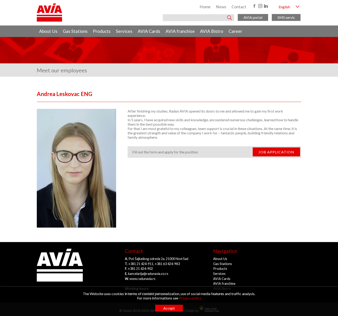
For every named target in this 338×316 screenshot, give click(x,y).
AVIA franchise (180, 31)
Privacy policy (190, 298)
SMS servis (286, 17)
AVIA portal (252, 17)
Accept (169, 308)
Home (205, 6)
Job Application (276, 152)
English (284, 7)
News (221, 6)
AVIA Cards (149, 31)
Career (235, 31)
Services (124, 31)
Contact (239, 6)
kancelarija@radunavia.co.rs (148, 274)
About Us (48, 31)
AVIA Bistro (211, 31)
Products (102, 31)
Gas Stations (75, 31)
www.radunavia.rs (142, 279)
